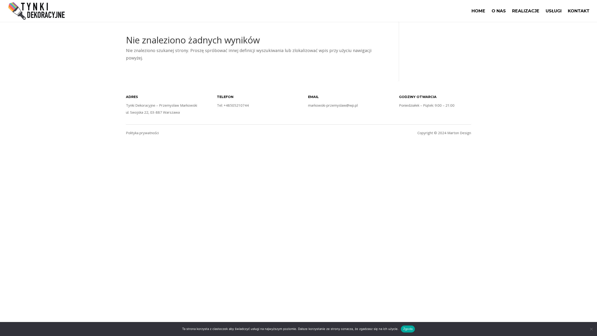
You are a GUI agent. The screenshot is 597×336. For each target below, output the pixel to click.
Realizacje (525, 11)
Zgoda (408, 329)
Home (478, 11)
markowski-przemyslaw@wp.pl (333, 105)
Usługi (554, 11)
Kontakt (579, 11)
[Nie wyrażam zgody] (591, 329)
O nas (499, 11)
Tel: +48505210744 (233, 105)
